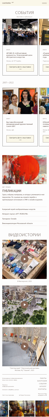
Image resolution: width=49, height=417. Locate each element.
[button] (20, 68)
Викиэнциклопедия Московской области (17, 223)
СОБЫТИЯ (42, 384)
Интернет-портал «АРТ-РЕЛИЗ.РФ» (15, 214)
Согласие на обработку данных (10, 389)
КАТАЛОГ (43, 386)
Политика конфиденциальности (8, 385)
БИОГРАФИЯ (42, 381)
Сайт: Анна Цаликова (8, 395)
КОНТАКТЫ (42, 389)
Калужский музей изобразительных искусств (18, 209)
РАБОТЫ (43, 378)
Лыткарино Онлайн (9, 219)
